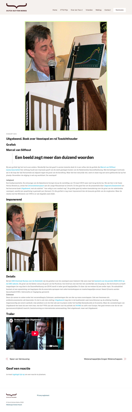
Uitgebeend (25, 188)
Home (55, 10)
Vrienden (89, 10)
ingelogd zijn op (18, 374)
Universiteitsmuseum (36, 186)
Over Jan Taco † (77, 10)
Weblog (98, 10)
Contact (108, 10)
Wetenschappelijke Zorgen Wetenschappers (103, 359)
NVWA (78, 306)
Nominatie (120, 10)
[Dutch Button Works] (16, 10)
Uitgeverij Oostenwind (112, 186)
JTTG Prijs (64, 10)
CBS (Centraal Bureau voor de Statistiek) (27, 281)
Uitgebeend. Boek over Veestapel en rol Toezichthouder (42, 138)
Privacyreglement (43, 395)
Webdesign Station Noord (14, 404)
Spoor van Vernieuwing (19, 359)
